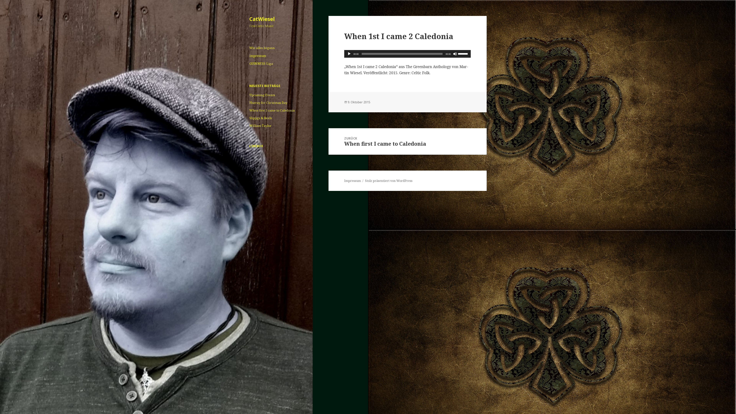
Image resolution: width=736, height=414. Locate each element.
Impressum (257, 56)
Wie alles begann (262, 48)
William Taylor (260, 126)
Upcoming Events (262, 95)
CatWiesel (262, 18)
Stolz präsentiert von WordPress (388, 181)
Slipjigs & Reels (260, 118)
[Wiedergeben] (349, 54)
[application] (407, 54)
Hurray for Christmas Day (268, 103)
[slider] (463, 53)
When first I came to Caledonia (272, 110)
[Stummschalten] (455, 54)
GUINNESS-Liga (261, 64)
